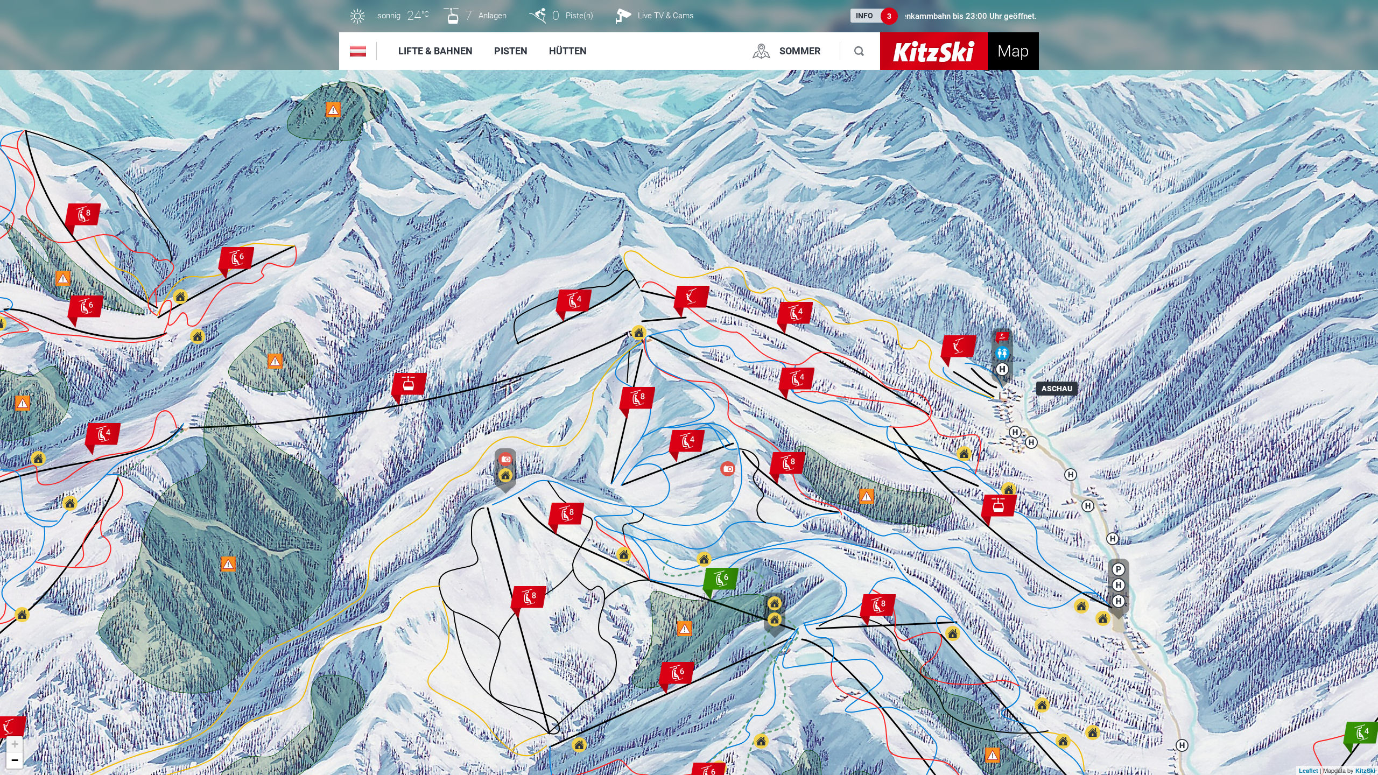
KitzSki (1365, 770)
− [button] (14, 760)
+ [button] (14, 744)
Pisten (511, 51)
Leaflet (1308, 770)
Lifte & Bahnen (435, 51)
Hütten (568, 51)
